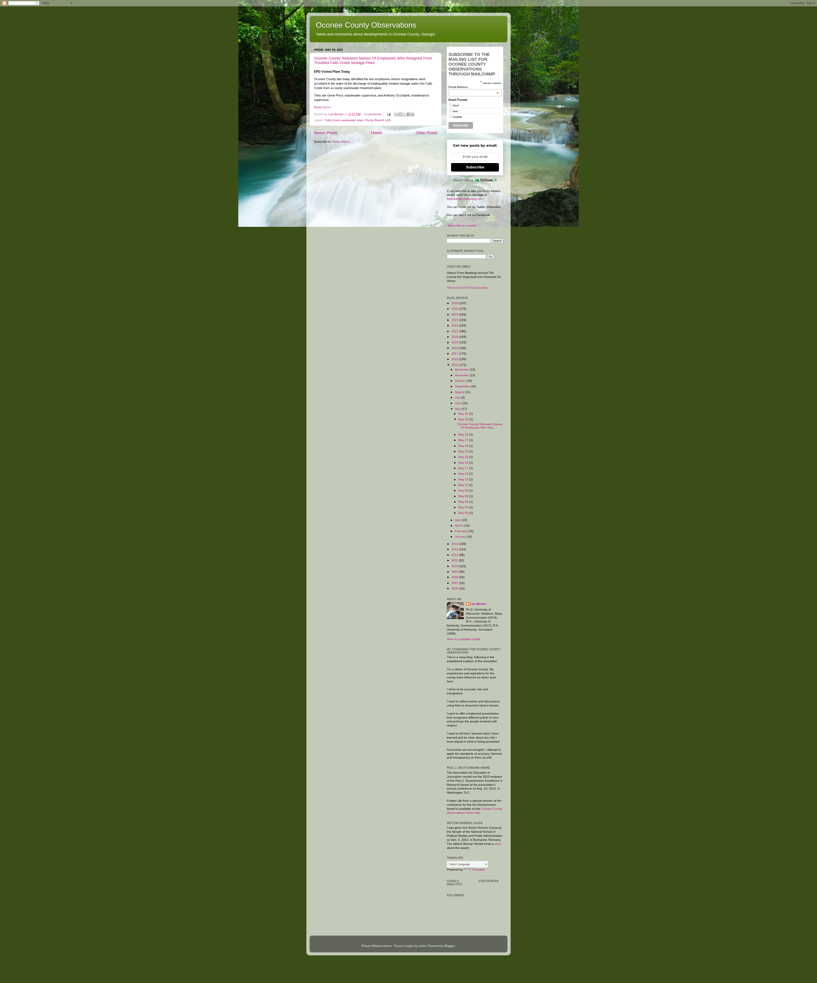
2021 (455, 331)
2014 (455, 543)
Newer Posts (325, 133)
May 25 (463, 451)
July (458, 397)
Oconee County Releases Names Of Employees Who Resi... (479, 426)
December (462, 369)
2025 (455, 308)
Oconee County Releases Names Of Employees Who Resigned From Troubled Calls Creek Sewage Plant (373, 60)
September (463, 386)
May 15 (463, 473)
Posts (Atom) (341, 141)
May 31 (463, 413)
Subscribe (475, 167)
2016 (455, 359)
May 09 (463, 490)
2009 (455, 571)
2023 (455, 320)
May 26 (463, 445)
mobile (457, 117)
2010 (455, 566)
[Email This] (396, 114)
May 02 (463, 512)
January (461, 536)
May (458, 409)
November (462, 375)
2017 (455, 353)
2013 (455, 549)
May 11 (463, 485)
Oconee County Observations (366, 25)
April (458, 520)
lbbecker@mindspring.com (465, 198)
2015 (455, 364)
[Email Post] (389, 114)
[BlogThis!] (400, 114)
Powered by (463, 180)
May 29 (463, 419)
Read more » (323, 107)
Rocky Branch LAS (378, 120)
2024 (455, 314)
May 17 (463, 468)
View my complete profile (463, 639)
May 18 (463, 462)
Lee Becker (478, 603)
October (461, 380)
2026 (455, 303)
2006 (455, 588)
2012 (455, 555)
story (498, 843)
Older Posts (426, 133)
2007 (455, 583)
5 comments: (373, 114)
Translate (478, 869)
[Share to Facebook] (408, 114)
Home (376, 133)
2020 (455, 336)
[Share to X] (404, 114)
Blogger (449, 945)
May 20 (463, 457)
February (461, 531)
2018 (455, 348)
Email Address (473, 87)
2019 (455, 342)
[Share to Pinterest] (412, 114)
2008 (455, 577)
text (455, 111)
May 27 (463, 440)
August (460, 392)
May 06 (463, 496)
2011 (455, 560)
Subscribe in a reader (462, 225)
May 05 (463, 501)
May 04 (463, 507)
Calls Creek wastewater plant (344, 120)
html (456, 105)
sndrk (422, 945)
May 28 (463, 434)
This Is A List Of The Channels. (467, 287)
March (459, 525)
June (458, 403)
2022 (455, 325)
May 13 (463, 479)
